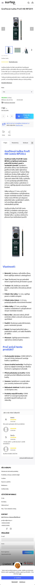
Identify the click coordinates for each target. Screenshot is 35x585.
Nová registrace (5, 552)
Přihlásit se (28, 552)
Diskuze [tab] (25, 143)
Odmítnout (22, 582)
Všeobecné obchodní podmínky (9, 471)
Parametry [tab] (15, 143)
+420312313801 (5, 525)
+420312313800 (5, 523)
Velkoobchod (4, 505)
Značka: (4, 58)
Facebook (6, 528)
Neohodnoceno (13, 62)
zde (20, 574)
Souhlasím (18, 578)
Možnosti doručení (9, 103)
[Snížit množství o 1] (3, 116)
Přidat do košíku (26, 116)
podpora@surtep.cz (6, 520)
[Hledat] (29, 2)
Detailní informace (6, 83)
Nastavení (15, 582)
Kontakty (3, 502)
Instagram (10, 528)
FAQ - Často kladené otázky (8, 509)
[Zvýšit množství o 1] (12, 116)
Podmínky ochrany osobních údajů (10, 475)
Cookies (3, 478)
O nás (2, 498)
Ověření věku (5, 489)
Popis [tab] (5, 143)
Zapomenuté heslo (6, 554)
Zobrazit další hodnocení (26, 458)
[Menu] (2, 3)
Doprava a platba (5, 482)
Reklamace (4, 485)
